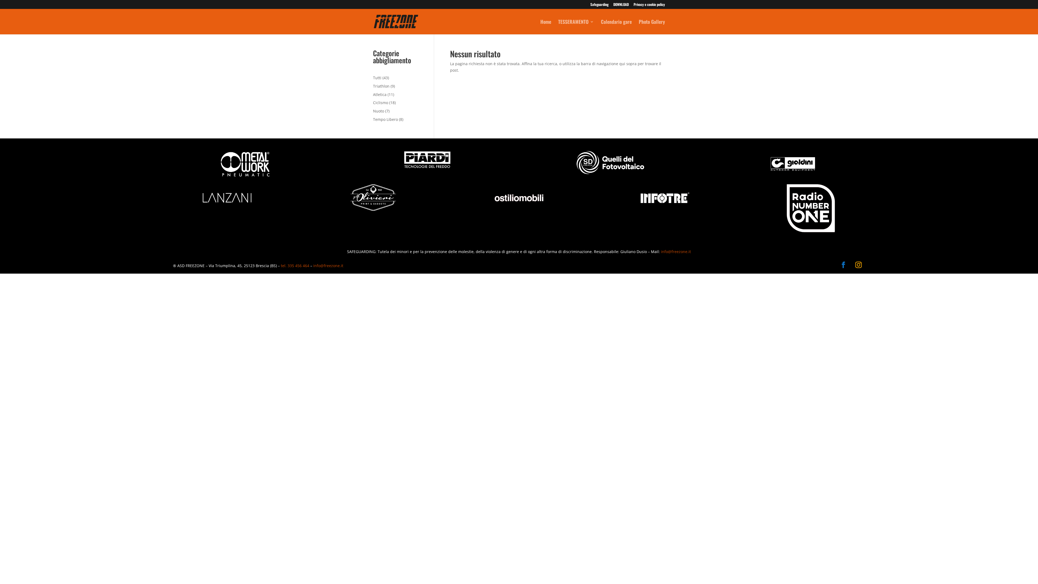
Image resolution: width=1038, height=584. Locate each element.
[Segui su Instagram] (858, 264)
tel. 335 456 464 (295, 265)
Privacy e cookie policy (649, 5)
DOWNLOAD (621, 5)
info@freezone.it (676, 251)
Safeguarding (599, 5)
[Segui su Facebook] (843, 264)
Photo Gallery (652, 22)
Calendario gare (616, 22)
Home (545, 22)
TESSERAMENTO (573, 22)
